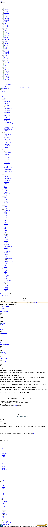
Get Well (5, 214)
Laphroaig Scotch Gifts (7, 150)
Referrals (5, 267)
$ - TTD (7, 70)
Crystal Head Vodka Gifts (7, 120)
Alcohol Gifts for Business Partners (8, 262)
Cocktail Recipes (6, 284)
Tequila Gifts (5, 186)
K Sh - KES (8, 39)
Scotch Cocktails (6, 289)
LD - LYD (7, 45)
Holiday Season (6, 241)
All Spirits (5, 188)
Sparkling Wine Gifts (6, 194)
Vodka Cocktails (6, 290)
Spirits (2, 174)
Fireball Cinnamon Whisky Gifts (8, 129)
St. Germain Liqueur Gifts (7, 164)
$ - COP (8, 27)
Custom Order (6, 276)
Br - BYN (8, 23)
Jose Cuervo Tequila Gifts (7, 145)
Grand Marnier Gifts (6, 135)
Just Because (5, 215)
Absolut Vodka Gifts (6, 105)
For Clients (5, 227)
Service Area (3, 99)
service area (4, 414)
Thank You (5, 216)
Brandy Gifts (5, 179)
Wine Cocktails (6, 291)
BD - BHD (8, 19)
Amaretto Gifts (6, 177)
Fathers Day (3, 494)
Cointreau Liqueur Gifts (7, 118)
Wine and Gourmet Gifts (7, 193)
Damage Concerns (4, 307)
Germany (3, 93)
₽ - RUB (8, 9)
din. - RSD (7, 62)
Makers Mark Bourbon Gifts (7, 152)
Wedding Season (6, 239)
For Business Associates (7, 226)
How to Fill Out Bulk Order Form (8, 246)
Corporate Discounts (6, 244)
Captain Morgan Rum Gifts (7, 116)
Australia (3, 95)
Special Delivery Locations (7, 280)
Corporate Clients (6, 256)
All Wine (5, 195)
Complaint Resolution (6, 263)
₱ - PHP (7, 58)
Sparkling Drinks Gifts (4, 480)
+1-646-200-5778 (26, 87)
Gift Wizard (5, 278)
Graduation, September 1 (7, 210)
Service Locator (3, 91)
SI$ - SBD (7, 63)
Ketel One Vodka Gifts (7, 147)
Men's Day (5, 221)
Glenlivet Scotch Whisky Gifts (7, 134)
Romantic (3, 488)
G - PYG (7, 60)
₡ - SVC (7, 67)
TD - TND (8, 69)
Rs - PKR (7, 59)
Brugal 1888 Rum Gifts (7, 112)
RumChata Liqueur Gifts (7, 161)
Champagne (3, 196)
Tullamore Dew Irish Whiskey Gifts (8, 169)
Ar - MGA (8, 47)
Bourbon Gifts (3, 454)
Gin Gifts (5, 181)
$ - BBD (8, 18)
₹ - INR (7, 36)
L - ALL (7, 14)
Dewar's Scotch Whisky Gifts (7, 122)
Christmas (3, 493)
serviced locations (15, 405)
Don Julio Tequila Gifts (7, 124)
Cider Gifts (5, 201)
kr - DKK (8, 28)
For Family (3, 504)
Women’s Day (6, 236)
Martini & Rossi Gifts (6, 154)
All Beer (5, 204)
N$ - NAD (8, 53)
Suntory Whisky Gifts (6, 166)
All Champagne (6, 199)
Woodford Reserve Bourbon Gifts (8, 172)
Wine (2, 448)
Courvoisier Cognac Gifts (7, 119)
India (2, 94)
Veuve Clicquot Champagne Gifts (8, 171)
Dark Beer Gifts (3, 475)
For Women (5, 233)
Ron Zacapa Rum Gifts (7, 160)
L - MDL (8, 46)
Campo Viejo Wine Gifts (7, 115)
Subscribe (1, 293)
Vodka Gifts (5, 187)
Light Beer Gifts (6, 202)
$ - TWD (8, 71)
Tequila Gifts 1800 (6, 168)
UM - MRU (8, 50)
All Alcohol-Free (6, 208)
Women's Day (3, 498)
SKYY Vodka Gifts (6, 162)
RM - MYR (8, 52)
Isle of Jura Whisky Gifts (7, 140)
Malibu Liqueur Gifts (6, 153)
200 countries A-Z (4, 98)
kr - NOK (8, 55)
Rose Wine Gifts (6, 191)
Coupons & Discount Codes (7, 274)
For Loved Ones (3, 506)
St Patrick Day (6, 223)
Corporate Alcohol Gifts (7, 243)
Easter (5, 220)
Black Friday (5, 240)
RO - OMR (8, 56)
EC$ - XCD (8, 77)
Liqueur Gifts (5, 183)
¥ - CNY (8, 26)
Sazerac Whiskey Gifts (7, 163)
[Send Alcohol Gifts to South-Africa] (4, 88)
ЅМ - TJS (7, 68)
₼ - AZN (8, 17)
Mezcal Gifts (3, 460)
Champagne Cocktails (6, 286)
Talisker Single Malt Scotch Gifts (8, 167)
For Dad (5, 228)
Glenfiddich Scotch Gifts (7, 133)
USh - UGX (8, 73)
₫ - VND (8, 75)
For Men (5, 232)
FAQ (5, 271)
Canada (2, 92)
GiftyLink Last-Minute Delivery (8, 258)
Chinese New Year (6, 219)
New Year (3, 496)
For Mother (3, 507)
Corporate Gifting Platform (7, 257)
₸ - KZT (8, 43)
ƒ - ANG (8, 15)
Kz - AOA (8, 16)
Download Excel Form (4, 84)
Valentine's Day (6, 224)
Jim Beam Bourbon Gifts (7, 144)
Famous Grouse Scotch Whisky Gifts (8, 127)
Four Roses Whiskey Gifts (7, 130)
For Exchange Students (7, 229)
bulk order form (35, 302)
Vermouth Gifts (6, 192)
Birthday (3, 485)
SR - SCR (7, 64)
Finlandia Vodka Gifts (6, 128)
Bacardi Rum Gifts (6, 107)
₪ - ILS (7, 10)
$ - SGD (7, 65)
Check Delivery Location (7, 101)
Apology (5, 211)
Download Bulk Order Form (7, 245)
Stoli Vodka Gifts (6, 165)
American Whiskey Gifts (4, 453)
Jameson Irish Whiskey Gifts (7, 143)
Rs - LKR (8, 44)
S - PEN (7, 57)
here (28, 302)
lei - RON (8, 61)
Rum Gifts (5, 184)
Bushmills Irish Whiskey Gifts (7, 113)
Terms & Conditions (9, 522)
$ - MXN (8, 51)
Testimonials (5, 272)
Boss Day (5, 218)
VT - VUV (8, 76)
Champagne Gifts (6, 197)
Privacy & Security (6, 266)
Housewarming (3, 487)
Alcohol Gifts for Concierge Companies (8, 253)
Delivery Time (3, 308)
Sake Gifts (5, 185)
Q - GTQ (8, 33)
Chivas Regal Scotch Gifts (7, 117)
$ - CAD (8, 8)
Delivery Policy (6, 282)
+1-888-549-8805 (21, 87)
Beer (2, 449)
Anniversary (3, 483)
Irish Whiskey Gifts (6, 182)
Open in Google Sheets (9, 84)
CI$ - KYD (8, 42)
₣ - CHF (8, 25)
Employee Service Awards (7, 260)
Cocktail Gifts (3, 456)
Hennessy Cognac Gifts (7, 139)
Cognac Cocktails (6, 287)
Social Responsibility (6, 269)
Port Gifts (5, 190)
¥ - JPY (7, 12)
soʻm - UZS (8, 74)
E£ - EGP (8, 29)
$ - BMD (8, 20)
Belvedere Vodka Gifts (7, 110)
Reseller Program (6, 254)
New (0, 332)
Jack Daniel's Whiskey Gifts (7, 142)
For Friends (5, 230)
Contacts (5, 265)
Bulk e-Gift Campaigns (7, 252)
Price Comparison (6, 270)
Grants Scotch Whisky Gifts (7, 136)
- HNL (7, 34)
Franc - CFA (8, 24)
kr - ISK (7, 37)
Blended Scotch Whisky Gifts (7, 178)
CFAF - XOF (8, 78)
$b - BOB (8, 21)
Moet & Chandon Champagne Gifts (8, 155)
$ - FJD (7, 30)
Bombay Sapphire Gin (6, 111)
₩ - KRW (8, 41)
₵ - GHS (8, 32)
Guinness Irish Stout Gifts (7, 137)
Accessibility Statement (4, 522)
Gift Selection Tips (6, 247)
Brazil (2, 97)
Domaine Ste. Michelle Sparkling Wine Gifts (9, 123)
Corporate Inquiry (6, 248)
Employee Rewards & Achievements (8, 261)
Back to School (6, 212)
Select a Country (6, 103)
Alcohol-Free (3, 205)
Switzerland (3, 96)
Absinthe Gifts (6, 176)
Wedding (5, 217)
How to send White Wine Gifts (5, 306)
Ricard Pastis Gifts (6, 159)
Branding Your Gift (6, 250)
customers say (6, 406)
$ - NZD (8, 13)
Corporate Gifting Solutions (7, 251)
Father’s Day (5, 238)
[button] (1, 526)
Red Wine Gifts (3, 466)
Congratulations (6, 213)
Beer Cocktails (6, 285)
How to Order (6, 277)
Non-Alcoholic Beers (6, 203)
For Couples (3, 502)
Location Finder (6, 281)
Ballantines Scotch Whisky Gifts (8, 108)
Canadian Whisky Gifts (7, 180)
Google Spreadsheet (22, 368)
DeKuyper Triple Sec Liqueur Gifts (8, 121)
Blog (5, 273)
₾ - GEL (8, 31)
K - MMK (8, 48)
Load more (1, 366)
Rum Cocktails (6, 288)
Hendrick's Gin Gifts (6, 138)
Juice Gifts (5, 206)
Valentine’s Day (6, 235)
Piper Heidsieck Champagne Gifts (8, 157)
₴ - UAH (8, 72)
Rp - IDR (7, 35)
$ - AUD (8, 11)
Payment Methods (6, 275)
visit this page (34, 433)
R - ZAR (7, 79)
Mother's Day (6, 222)
